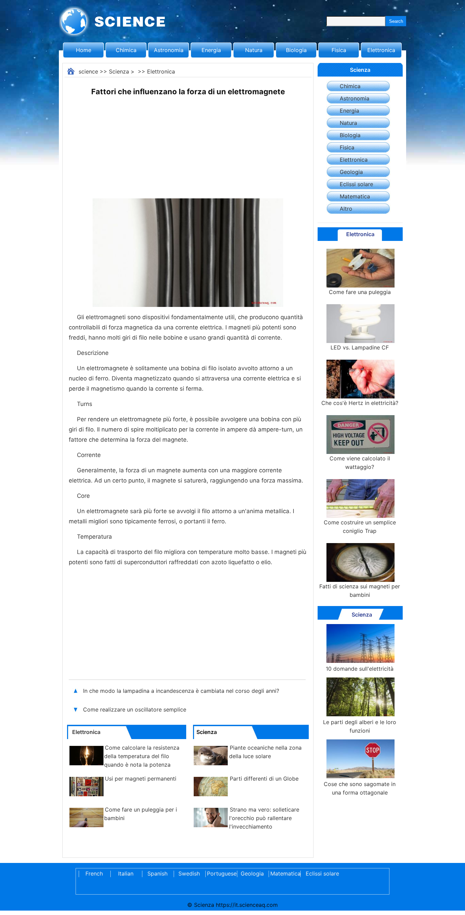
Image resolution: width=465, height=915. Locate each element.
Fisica (339, 50)
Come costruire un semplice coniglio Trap (360, 526)
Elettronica (381, 50)
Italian (125, 873)
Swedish (189, 873)
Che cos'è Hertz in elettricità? (359, 402)
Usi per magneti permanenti (140, 778)
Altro (346, 208)
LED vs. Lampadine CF (360, 347)
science (88, 71)
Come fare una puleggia (360, 292)
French (94, 873)
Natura (253, 50)
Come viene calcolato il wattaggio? (360, 462)
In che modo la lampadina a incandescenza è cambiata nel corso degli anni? (182, 690)
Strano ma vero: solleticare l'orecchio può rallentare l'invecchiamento (264, 818)
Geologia (351, 171)
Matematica (355, 196)
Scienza (119, 71)
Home (83, 50)
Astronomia (168, 50)
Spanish (157, 873)
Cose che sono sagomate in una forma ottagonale (360, 788)
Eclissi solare (356, 184)
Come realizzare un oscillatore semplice (135, 709)
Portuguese (220, 873)
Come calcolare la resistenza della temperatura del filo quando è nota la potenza (141, 756)
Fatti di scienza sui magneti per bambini (359, 590)
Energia (211, 50)
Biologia (296, 50)
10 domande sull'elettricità (360, 668)
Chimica (126, 50)
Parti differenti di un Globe (264, 778)
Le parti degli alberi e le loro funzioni (359, 726)
